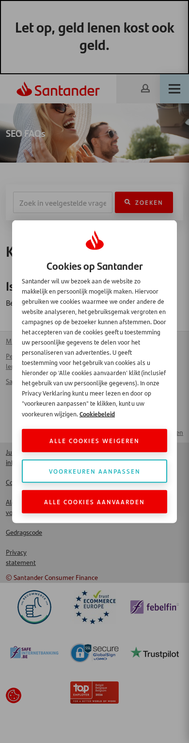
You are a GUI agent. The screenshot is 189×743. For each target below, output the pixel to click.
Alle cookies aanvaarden (94, 501)
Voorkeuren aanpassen (95, 471)
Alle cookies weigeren (94, 440)
